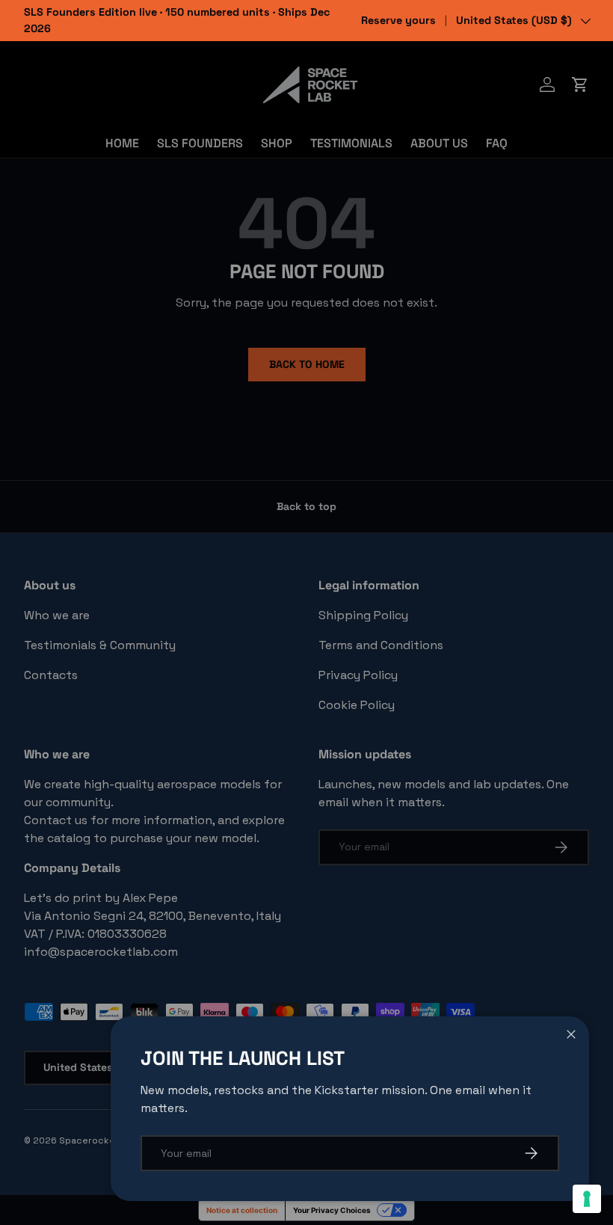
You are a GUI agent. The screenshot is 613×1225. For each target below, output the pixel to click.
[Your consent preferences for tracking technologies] (587, 1199)
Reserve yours (398, 20)
